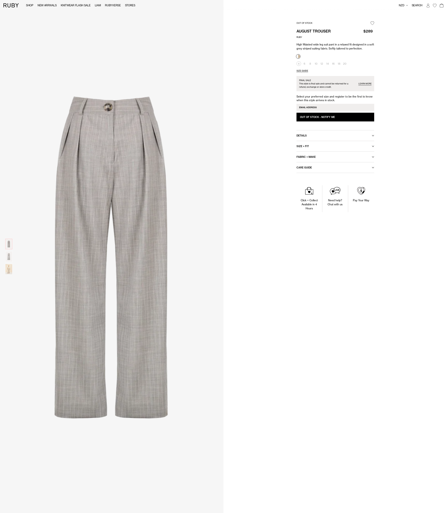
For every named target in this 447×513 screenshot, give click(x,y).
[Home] (11, 5)
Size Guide (302, 70)
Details (301, 135)
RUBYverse (113, 5)
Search (417, 5)
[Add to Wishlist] (372, 23)
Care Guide (304, 167)
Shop (29, 5)
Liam (98, 5)
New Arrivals (47, 5)
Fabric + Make (306, 156)
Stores (130, 5)
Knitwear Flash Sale (75, 5)
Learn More (365, 83)
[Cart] (441, 5)
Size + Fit (302, 146)
